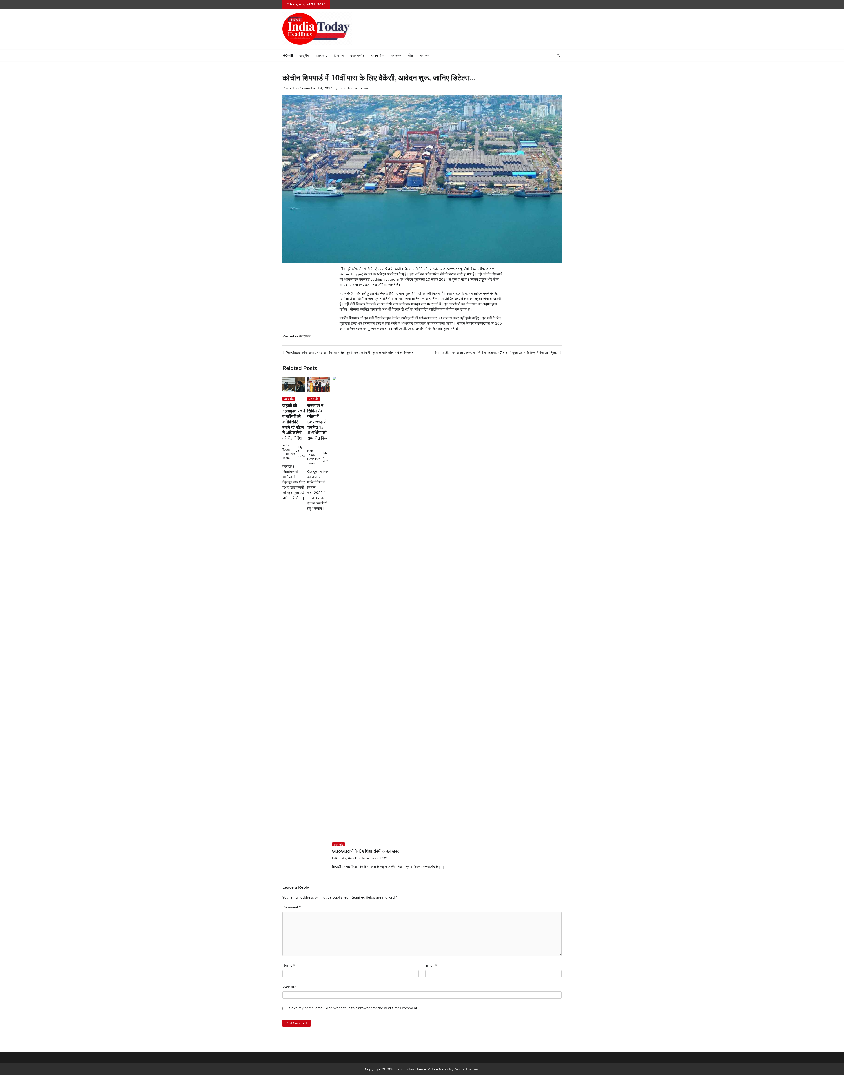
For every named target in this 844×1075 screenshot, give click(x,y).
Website (289, 986)
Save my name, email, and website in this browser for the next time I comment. (353, 1008)
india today (404, 1069)
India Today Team (353, 88)
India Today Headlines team (350, 858)
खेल (410, 55)
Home (287, 55)
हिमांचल (339, 55)
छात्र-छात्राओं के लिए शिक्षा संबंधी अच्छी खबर (365, 851)
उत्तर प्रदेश (357, 55)
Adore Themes (466, 1069)
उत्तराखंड (321, 55)
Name (288, 965)
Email (431, 965)
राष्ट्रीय (304, 55)
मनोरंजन (396, 55)
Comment (291, 907)
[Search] (558, 55)
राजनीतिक (377, 55)
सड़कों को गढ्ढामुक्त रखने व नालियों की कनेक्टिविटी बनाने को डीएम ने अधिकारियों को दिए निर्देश (293, 422)
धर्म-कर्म (424, 55)
